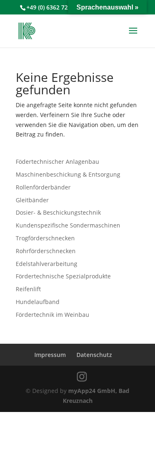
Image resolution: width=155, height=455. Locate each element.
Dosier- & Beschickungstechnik (58, 212)
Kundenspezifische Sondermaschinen (68, 225)
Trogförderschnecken (45, 238)
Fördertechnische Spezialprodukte (63, 276)
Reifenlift (28, 289)
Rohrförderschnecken (46, 251)
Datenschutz (94, 355)
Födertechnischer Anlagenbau (57, 161)
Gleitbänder (32, 200)
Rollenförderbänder (43, 187)
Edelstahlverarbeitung (46, 264)
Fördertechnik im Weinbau (52, 314)
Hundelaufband (38, 302)
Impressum (50, 355)
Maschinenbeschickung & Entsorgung (68, 174)
